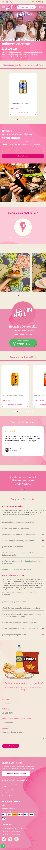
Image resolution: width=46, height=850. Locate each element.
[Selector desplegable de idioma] (39, 2)
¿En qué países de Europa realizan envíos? (18, 522)
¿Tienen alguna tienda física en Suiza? (16, 569)
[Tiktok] (16, 839)
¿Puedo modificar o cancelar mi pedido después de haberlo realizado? (21, 554)
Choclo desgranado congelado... (22, 103)
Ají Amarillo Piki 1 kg (9, 395)
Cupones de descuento (10, 796)
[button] (13, 119)
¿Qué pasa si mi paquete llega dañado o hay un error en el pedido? (22, 562)
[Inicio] (11, 7)
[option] (23, 36)
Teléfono (6, 709)
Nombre (5, 699)
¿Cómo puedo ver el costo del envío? (15, 528)
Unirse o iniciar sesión (16, 773)
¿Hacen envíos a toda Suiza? (12, 506)
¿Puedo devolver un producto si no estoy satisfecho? (21, 608)
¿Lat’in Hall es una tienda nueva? (14, 575)
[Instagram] (4, 839)
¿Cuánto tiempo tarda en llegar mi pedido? (18, 540)
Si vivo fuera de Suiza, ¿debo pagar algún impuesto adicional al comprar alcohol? (21, 615)
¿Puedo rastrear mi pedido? (12, 546)
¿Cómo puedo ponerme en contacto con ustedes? (20, 628)
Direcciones (6, 793)
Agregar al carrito (23, 112)
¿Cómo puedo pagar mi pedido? (14, 602)
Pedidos (4, 787)
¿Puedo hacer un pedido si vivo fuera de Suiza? (19, 534)
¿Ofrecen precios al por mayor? (14, 634)
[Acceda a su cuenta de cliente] (43, 2)
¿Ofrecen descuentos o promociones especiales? (20, 622)
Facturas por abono (9, 790)
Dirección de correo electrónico (16, 718)
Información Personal (9, 784)
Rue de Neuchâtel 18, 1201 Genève (14, 828)
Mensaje (5, 728)
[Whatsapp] (10, 839)
